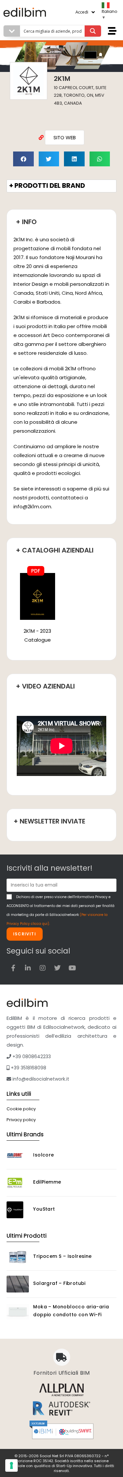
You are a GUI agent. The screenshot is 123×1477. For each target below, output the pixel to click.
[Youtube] (72, 968)
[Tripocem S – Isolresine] (18, 1257)
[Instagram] (42, 968)
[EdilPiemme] (18, 1182)
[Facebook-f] (13, 968)
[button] (23, 158)
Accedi (81, 12)
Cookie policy (21, 1109)
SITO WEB (64, 137)
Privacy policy (21, 1120)
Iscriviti (24, 934)
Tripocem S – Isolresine (62, 1256)
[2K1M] (37, 595)
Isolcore (43, 1155)
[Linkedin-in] (27, 968)
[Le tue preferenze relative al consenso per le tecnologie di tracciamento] (11, 1465)
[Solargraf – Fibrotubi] (18, 1284)
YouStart (44, 1209)
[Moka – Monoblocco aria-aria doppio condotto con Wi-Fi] (18, 1311)
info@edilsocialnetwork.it (40, 1079)
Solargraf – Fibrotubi (59, 1283)
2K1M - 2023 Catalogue (37, 635)
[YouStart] (18, 1209)
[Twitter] (57, 968)
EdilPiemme (47, 1182)
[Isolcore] (18, 1155)
